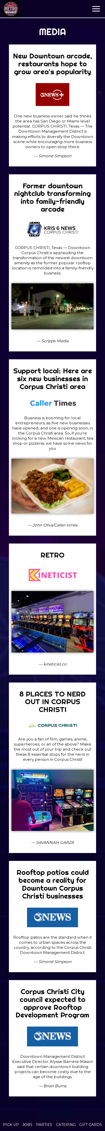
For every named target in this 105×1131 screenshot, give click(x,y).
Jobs (27, 1124)
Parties (44, 1124)
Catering (66, 1124)
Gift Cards (90, 1124)
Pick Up (11, 1124)
